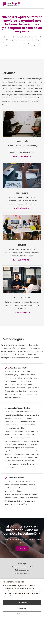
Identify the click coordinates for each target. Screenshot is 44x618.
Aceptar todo (22, 602)
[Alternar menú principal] (39, 4)
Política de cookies (22, 570)
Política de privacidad (22, 573)
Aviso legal (22, 564)
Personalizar (22, 608)
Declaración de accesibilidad (22, 567)
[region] (22, 598)
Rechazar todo (22, 614)
